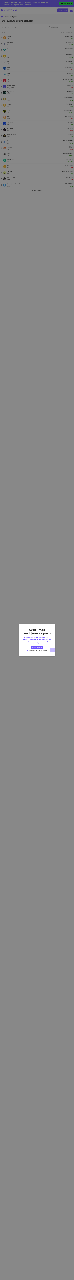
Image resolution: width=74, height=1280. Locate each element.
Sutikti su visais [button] (37, 647)
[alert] (37, 640)
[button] (37, 650)
